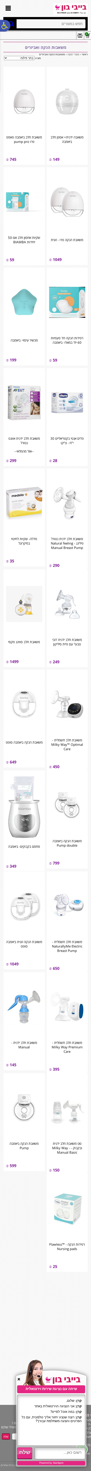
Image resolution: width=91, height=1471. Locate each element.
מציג (38, 58)
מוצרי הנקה (73, 54)
